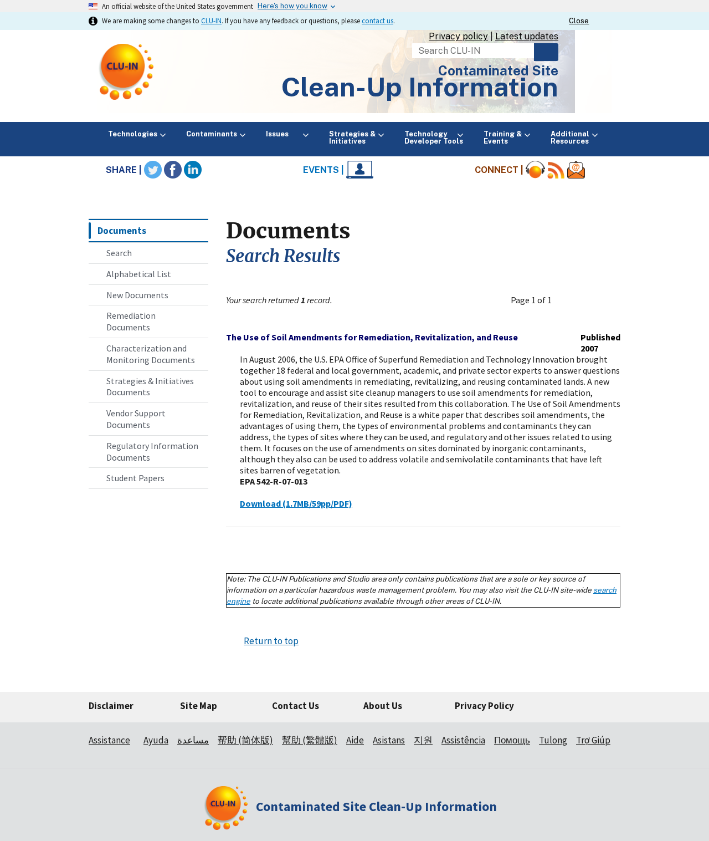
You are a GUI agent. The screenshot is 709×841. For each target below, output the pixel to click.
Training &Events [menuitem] (503, 137)
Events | (324, 170)
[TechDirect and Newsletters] (576, 170)
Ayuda (155, 740)
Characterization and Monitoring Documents (150, 354)
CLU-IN (211, 20)
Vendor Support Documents (136, 418)
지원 (423, 740)
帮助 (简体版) (245, 740)
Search (546, 52)
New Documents (137, 294)
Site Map (198, 706)
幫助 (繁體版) (309, 740)
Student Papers (135, 477)
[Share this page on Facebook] (173, 170)
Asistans (389, 740)
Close (579, 21)
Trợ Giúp (593, 740)
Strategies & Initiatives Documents (150, 386)
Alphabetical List (138, 273)
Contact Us (295, 706)
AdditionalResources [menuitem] (570, 137)
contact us (377, 20)
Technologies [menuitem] (132, 134)
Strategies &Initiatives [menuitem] (352, 137)
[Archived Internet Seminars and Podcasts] (535, 170)
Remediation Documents (131, 321)
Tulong (553, 740)
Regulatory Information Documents (152, 451)
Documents (121, 231)
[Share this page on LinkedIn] (193, 170)
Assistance (109, 740)
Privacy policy (458, 36)
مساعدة (193, 740)
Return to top (271, 641)
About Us (382, 706)
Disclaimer (111, 706)
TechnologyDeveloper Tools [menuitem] (433, 137)
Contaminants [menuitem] (211, 134)
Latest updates (526, 36)
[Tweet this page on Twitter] (153, 170)
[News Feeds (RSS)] (556, 170)
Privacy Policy (484, 706)
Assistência (463, 740)
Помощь (512, 740)
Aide (355, 740)
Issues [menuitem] (283, 134)
